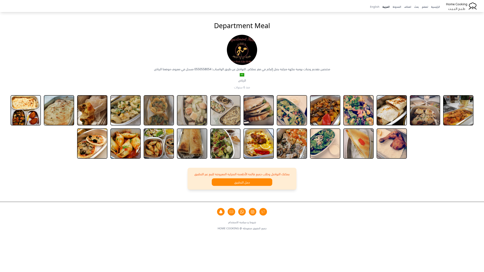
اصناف (407, 6)
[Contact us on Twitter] (263, 212)
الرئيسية (435, 6)
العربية (386, 6)
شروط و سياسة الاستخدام (242, 222)
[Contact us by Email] (231, 212)
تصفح (425, 6)
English (374, 6)
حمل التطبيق (242, 182)
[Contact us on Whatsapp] (242, 212)
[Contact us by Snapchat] (221, 212)
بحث (416, 6)
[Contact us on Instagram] (252, 212)
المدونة (397, 6)
